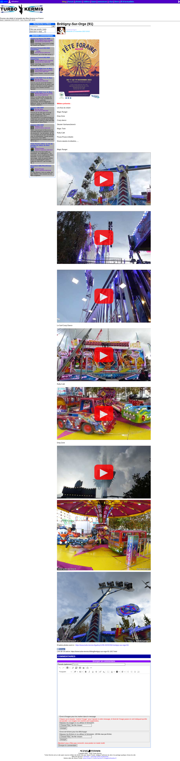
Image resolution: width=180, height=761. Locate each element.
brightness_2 (179, 1)
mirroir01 (86, 756)
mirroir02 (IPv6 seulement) (99, 756)
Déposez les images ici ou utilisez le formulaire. (76, 723)
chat (111, 2)
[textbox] (104, 695)
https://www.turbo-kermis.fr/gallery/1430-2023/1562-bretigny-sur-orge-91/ (102, 645)
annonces (102, 2)
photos (78, 2)
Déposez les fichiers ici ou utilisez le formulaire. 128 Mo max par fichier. (85, 734)
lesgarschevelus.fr (110, 758)
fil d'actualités (127, 2)
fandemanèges (71, 30)
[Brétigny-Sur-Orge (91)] (61, 649)
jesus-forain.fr (87, 758)
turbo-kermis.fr (98, 758)
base (93, 2)
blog (64, 2)
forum (71, 2)
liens (117, 2)
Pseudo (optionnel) (65, 664)
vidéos (86, 2)
